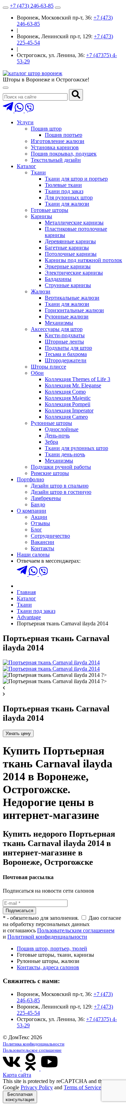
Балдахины (58, 279)
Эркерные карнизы (68, 266)
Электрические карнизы (74, 273)
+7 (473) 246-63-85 (32, 6)
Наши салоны (33, 555)
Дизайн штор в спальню (60, 486)
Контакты (42, 548)
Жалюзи (40, 291)
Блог (36, 529)
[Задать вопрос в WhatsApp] (20, 110)
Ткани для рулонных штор (76, 448)
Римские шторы (50, 473)
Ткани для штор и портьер (76, 179)
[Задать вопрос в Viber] (29, 110)
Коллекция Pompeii (67, 404)
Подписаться (19, 910)
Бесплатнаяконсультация (20, 1097)
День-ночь (57, 436)
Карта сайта (17, 1075)
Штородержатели (65, 360)
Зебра (51, 442)
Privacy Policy (37, 1087)
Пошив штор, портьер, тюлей (52, 948)
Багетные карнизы (67, 248)
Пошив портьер (63, 135)
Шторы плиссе (48, 367)
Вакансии (42, 542)
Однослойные (61, 429)
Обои (37, 373)
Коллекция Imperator (69, 410)
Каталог (26, 166)
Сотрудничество (50, 536)
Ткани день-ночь (65, 454)
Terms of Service (82, 1087)
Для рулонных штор (69, 197)
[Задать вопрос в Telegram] (9, 110)
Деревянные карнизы (70, 241)
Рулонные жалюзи (67, 316)
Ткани (38, 172)
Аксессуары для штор (57, 329)
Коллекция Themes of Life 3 (77, 379)
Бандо (38, 504)
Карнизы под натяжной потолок (83, 260)
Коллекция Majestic (68, 398)
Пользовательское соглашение (32, 1050)
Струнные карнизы (68, 285)
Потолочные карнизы (71, 254)
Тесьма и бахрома (66, 354)
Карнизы (41, 216)
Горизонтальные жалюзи (74, 310)
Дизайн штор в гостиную (61, 492)
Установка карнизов (55, 147)
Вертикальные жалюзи (72, 298)
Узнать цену (18, 733)
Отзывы (40, 523)
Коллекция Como (65, 392)
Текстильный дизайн (56, 160)
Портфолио (30, 479)
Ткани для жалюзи (67, 204)
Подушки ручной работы (61, 467)
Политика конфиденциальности (33, 1043)
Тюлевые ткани (63, 185)
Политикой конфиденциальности (47, 937)
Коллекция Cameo (66, 417)
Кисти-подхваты (65, 335)
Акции (39, 517)
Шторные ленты (64, 342)
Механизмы (59, 323)
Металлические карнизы (74, 223)
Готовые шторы (49, 210)
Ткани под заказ (64, 191)
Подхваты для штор (68, 348)
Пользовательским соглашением (75, 930)
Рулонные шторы (51, 423)
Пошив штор (46, 129)
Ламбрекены (46, 498)
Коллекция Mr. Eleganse (73, 385)
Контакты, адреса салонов (48, 967)
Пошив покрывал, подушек (64, 154)
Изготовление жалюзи (57, 141)
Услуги (25, 122)
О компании (31, 511)
